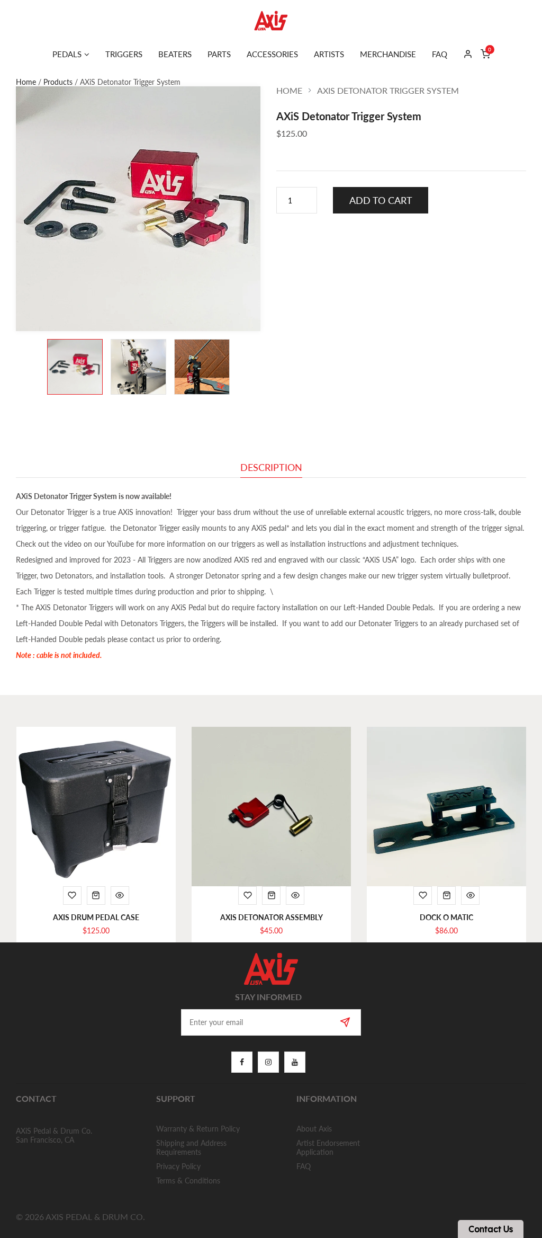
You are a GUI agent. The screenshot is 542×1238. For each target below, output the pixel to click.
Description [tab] (271, 467)
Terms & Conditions (188, 1180)
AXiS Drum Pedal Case (96, 917)
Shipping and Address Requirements (191, 1147)
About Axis (314, 1128)
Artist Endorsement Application (328, 1147)
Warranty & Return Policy (198, 1128)
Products (58, 81)
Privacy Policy (178, 1166)
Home (26, 81)
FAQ (303, 1166)
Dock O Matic (446, 917)
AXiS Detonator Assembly (271, 917)
